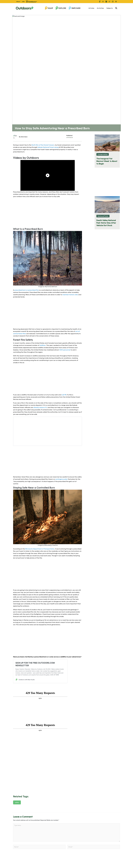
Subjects (109, 8)
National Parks (103, 216)
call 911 (64, 395)
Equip (50, 8)
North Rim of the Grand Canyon (43, 145)
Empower (76, 8)
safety (17, 802)
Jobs (23, 1)
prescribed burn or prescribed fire (26, 290)
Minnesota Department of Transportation (39, 549)
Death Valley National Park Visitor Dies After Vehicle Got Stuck (106, 222)
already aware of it (40, 407)
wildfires (43, 345)
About (18, 1)
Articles (91, 8)
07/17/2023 (69, 137)
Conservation (103, 154)
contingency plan (61, 479)
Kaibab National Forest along (48, 147)
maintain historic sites (70, 294)
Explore (62, 8)
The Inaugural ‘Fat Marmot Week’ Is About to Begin (106, 161)
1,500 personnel (64, 350)
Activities (100, 8)
